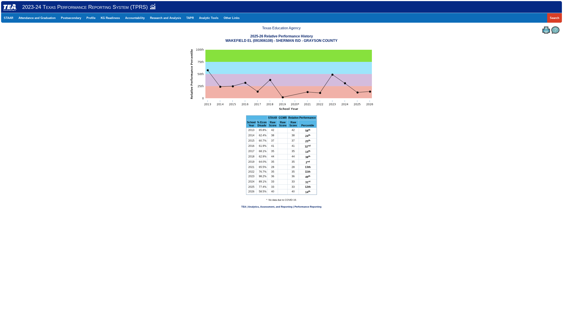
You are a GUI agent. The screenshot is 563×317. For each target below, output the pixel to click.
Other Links (231, 18)
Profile (90, 18)
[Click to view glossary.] (555, 30)
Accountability (135, 18)
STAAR (8, 18)
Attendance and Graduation (37, 18)
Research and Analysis (165, 18)
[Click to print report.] (546, 30)
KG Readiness (110, 18)
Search (554, 18)
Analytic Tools (208, 18)
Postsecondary (71, 18)
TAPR (190, 18)
